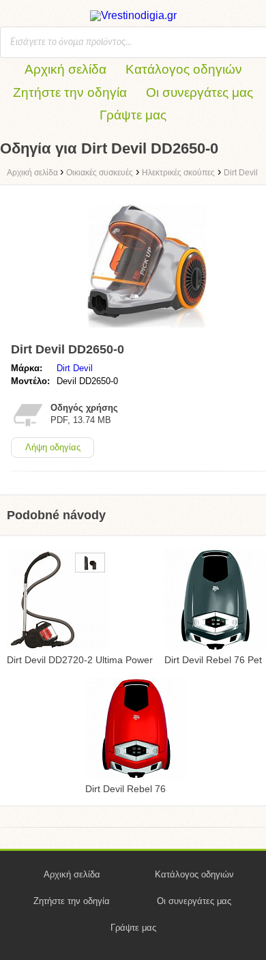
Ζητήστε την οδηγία (70, 92)
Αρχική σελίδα (65, 69)
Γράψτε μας (133, 115)
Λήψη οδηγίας (52, 447)
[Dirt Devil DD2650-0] (147, 330)
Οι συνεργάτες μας (199, 92)
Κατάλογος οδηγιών (183, 69)
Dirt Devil (75, 368)
